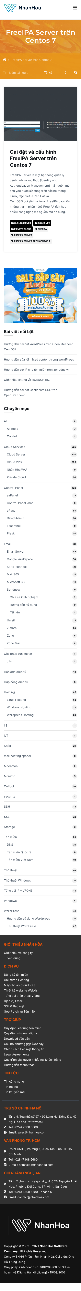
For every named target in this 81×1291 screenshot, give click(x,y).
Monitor (9, 776)
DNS (10, 844)
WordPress (11, 911)
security (9, 796)
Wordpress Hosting (20, 715)
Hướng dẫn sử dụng (23, 605)
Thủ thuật (10, 870)
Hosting (9, 692)
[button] (75, 8)
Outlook (9, 786)
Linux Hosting (16, 700)
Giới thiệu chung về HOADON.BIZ (27, 380)
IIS (5, 725)
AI (5, 421)
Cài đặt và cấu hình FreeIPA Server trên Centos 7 (33, 158)
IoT (6, 735)
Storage (9, 827)
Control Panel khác (20, 503)
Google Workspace (20, 559)
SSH (7, 806)
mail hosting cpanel (17, 756)
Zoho (10, 635)
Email (7, 544)
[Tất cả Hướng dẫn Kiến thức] (40, 72)
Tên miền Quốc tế (19, 852)
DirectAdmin (15, 518)
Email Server (16, 551)
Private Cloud (16, 477)
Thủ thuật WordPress (21, 926)
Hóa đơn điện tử (15, 672)
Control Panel (13, 488)
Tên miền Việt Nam (20, 860)
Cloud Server (16, 454)
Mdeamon (11, 766)
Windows (10, 901)
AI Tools (12, 429)
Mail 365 (13, 574)
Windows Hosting (19, 707)
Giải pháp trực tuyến (18, 654)
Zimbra (12, 628)
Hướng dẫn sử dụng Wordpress (28, 918)
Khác (7, 746)
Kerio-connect (17, 567)
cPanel (11, 510)
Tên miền (10, 837)
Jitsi (10, 661)
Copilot (12, 436)
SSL (6, 817)
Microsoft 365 (16, 582)
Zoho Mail (13, 643)
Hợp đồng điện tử (16, 682)
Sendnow (13, 589)
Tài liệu (15, 612)
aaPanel (12, 495)
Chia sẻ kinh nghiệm (24, 597)
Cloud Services (14, 447)
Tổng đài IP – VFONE (18, 890)
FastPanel (14, 526)
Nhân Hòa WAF (17, 469)
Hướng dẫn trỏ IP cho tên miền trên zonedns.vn (37, 369)
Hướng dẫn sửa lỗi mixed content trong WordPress (39, 359)
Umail (11, 620)
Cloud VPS (14, 462)
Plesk (11, 533)
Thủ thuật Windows (17, 880)
